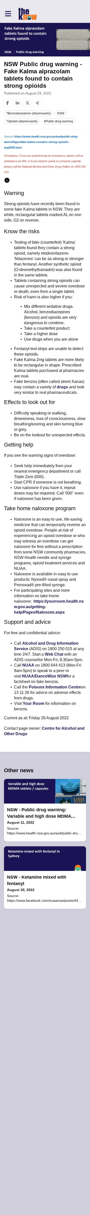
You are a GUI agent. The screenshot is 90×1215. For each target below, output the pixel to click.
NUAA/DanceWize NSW (44, 676)
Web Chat (54, 654)
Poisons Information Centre (55, 687)
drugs (62, 387)
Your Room (33, 703)
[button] (8, 14)
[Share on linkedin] (17, 102)
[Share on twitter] (27, 102)
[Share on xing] (37, 102)
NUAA (28, 665)
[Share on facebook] (7, 102)
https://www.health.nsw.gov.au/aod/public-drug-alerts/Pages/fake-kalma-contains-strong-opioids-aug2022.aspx (41, 142)
